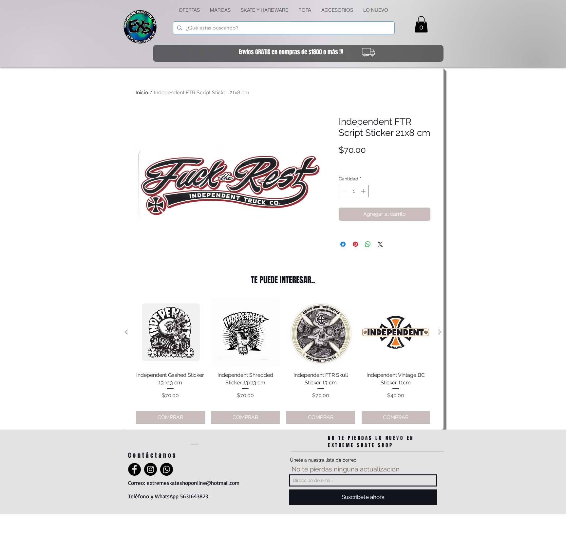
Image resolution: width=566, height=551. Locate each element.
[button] (264, 10)
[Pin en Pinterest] (355, 244)
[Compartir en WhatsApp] (368, 244)
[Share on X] (380, 244)
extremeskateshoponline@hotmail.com (193, 482)
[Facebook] (134, 469)
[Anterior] (126, 332)
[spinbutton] (354, 191)
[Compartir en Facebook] (343, 244)
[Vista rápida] (170, 332)
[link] (421, 24)
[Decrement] (344, 191)
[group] (283, 361)
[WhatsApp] (166, 469)
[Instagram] (150, 469)
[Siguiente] (439, 332)
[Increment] (364, 191)
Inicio (142, 92)
